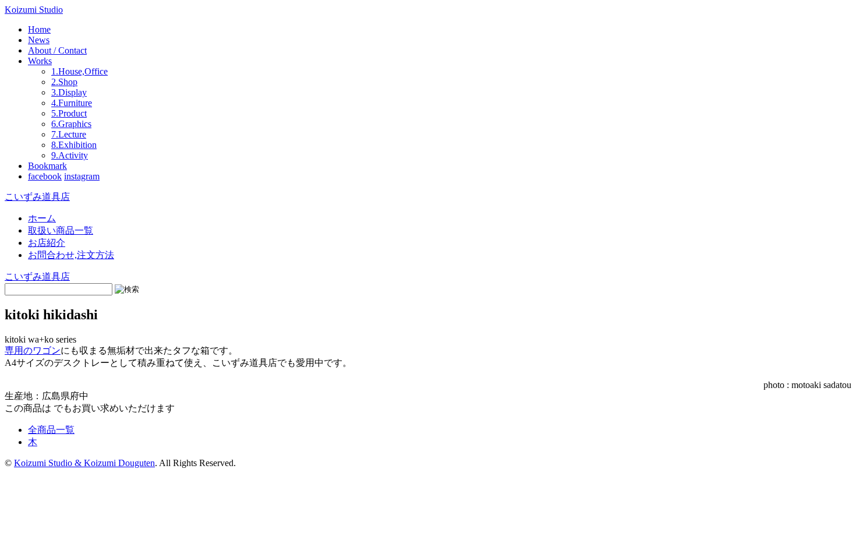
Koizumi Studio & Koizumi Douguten (84, 463)
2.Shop (64, 82)
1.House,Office (79, 71)
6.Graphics (71, 124)
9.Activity (69, 155)
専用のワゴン (33, 350)
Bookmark (47, 166)
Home (39, 29)
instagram (82, 176)
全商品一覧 (51, 430)
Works (40, 61)
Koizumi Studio (34, 10)
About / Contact (57, 50)
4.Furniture (71, 103)
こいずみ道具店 (37, 197)
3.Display (69, 92)
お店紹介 (46, 243)
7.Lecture (68, 134)
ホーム (42, 218)
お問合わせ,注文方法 (71, 255)
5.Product (69, 113)
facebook (45, 176)
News (38, 40)
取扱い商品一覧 (60, 230)
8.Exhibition (74, 145)
